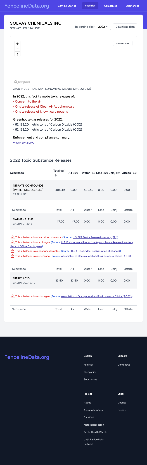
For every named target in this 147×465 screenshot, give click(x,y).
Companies (110, 5)
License (122, 402)
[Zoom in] (17, 43)
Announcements (93, 410)
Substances (132, 5)
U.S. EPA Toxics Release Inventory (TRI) (95, 237)
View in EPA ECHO (23, 142)
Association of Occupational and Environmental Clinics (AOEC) (96, 256)
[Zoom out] (17, 48)
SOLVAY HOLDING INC (25, 28)
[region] (73, 62)
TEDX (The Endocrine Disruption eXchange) (95, 251)
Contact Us (124, 364)
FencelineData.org (26, 6)
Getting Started (67, 5)
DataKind (89, 417)
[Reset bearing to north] (17, 54)
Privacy (122, 410)
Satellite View (122, 43)
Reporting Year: (85, 26)
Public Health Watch (95, 432)
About (87, 402)
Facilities (90, 5)
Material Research (94, 424)
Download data (125, 26)
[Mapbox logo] (22, 82)
